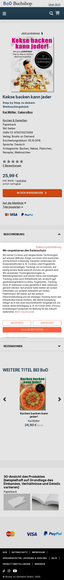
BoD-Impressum (24, 311)
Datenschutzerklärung (48, 247)
